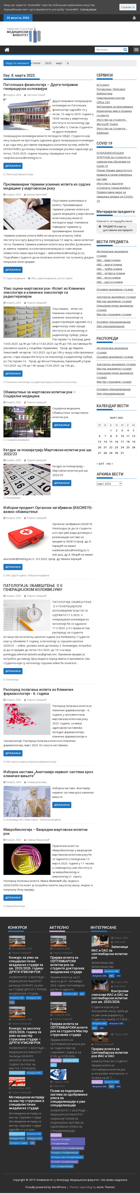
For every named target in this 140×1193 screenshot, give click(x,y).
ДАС (82, 993)
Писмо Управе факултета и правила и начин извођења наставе (114, 174)
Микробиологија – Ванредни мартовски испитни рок (45, 831)
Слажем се (128, 7)
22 (110, 447)
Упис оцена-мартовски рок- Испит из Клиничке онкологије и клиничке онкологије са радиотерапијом (44, 292)
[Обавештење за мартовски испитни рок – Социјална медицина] (26, 408)
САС (12, 1002)
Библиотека (104, 93)
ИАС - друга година (109, 264)
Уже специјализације (111, 326)
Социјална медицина (18, 439)
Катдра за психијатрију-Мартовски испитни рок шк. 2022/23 (47, 452)
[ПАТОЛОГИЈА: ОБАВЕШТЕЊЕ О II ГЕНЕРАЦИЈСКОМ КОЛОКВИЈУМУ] (26, 602)
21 (105, 447)
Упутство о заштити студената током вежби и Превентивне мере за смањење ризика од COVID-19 (115, 192)
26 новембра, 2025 (21, 948)
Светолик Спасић (36, 95)
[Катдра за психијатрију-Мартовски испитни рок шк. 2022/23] (26, 466)
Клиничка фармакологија (42, 761)
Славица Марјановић (38, 839)
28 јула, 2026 (121, 937)
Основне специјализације (114, 322)
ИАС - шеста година (110, 282)
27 (99, 453)
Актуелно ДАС (70, 993)
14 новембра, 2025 (21, 1019)
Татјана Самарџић (36, 302)
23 (116, 447)
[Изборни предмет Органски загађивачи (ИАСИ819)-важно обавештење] (26, 524)
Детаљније (13, 165)
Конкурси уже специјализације (67, 1157)
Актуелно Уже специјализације (67, 1148)
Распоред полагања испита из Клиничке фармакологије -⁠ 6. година (38, 691)
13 (99, 441)
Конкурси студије (19, 1142)
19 (133, 441)
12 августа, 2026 (61, 1014)
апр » (109, 463)
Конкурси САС (34, 997)
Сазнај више (88, 9)
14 (105, 441)
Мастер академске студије (114, 301)
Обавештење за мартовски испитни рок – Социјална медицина (39, 394)
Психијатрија (13, 497)
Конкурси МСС (34, 1072)
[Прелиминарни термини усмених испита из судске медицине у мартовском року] (26, 200)
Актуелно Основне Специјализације (60, 1141)
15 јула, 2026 (121, 1034)
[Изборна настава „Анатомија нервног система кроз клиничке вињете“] (26, 788)
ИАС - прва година (108, 260)
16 (116, 441)
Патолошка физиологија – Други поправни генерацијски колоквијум (40, 86)
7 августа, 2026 (61, 1081)
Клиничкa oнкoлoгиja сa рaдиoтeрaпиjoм (29, 382)
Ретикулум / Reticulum (111, 89)
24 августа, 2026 (61, 948)
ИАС (33, 278)
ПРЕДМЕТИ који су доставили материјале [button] (118, 228)
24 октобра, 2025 (20, 1088)
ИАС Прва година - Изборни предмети (40, 819)
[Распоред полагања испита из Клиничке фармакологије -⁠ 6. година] (26, 706)
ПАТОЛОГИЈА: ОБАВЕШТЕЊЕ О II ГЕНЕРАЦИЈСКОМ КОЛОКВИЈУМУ (32, 587)
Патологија (12, 679)
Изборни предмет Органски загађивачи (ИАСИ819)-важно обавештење (48, 509)
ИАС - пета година (108, 277)
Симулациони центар (111, 98)
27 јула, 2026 (121, 982)
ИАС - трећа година (109, 269)
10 (122, 436)
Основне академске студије (115, 289)
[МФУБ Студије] (7, 49)
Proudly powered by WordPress (45, 1187)
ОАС (118, 975)
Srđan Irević (58, 1086)
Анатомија (12, 819)
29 (110, 453)
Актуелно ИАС (112, 971)
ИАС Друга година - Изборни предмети (27, 575)
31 (122, 453)
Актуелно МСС (17, 1072)
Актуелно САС (17, 997)
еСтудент (103, 84)
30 (116, 453)
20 (99, 447)
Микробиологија (15, 906)
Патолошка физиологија (19, 174)
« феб (100, 463)
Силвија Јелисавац (36, 782)
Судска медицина (15, 278)
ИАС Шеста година (16, 761)
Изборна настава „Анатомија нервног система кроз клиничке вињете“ (48, 774)
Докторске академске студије (116, 297)
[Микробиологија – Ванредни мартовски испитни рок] (26, 846)
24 (122, 447)
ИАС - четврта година (111, 273)
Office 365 (103, 102)
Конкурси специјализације (64, 1152)
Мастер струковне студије (114, 314)
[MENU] (136, 49)
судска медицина (46, 278)
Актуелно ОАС (100, 975)
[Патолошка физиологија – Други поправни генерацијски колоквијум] (26, 101)
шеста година (64, 278)
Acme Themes (106, 1187)
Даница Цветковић (37, 194)
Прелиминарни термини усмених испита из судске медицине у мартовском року (46, 186)
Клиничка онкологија (65, 382)
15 (110, 441)
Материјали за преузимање (115, 106)
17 (122, 441)
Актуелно (56, 993)
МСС (53, 1065)
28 (105, 453)
